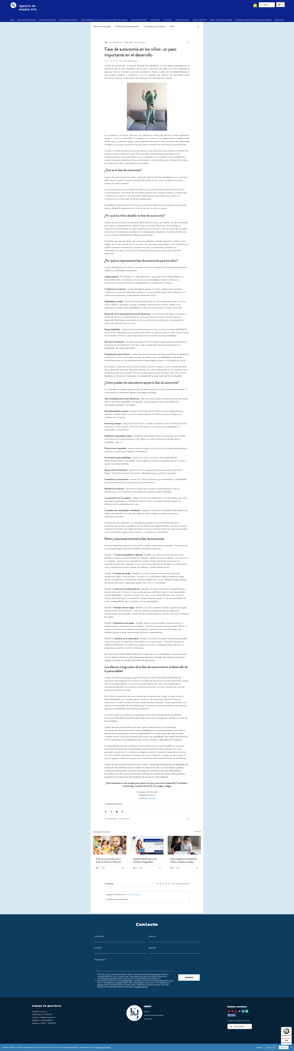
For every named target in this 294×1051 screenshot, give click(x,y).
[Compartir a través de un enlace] (122, 811)
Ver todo (198, 831)
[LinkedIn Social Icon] (243, 1011)
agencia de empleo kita (27, 7)
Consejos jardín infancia (154, 26)
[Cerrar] (291, 1047)
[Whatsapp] (246, 1011)
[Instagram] (236, 1011)
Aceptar (284, 1047)
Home (147, 1011)
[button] (255, 4)
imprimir (148, 1019)
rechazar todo (271, 1047)
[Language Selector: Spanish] (280, 4)
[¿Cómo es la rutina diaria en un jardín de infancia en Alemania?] (109, 845)
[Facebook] (239, 1011)
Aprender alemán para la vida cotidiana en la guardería (145, 860)
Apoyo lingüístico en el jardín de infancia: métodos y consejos (183, 860)
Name (152, 936)
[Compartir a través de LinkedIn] (117, 811)
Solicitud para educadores (127, 26)
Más (172, 26)
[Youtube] (232, 1011)
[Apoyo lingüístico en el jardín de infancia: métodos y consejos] (184, 845)
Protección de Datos (103, 1047)
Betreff (152, 948)
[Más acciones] (188, 42)
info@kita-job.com (47, 1017)
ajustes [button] (259, 1047)
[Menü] (290, 1028)
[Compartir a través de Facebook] (106, 811)
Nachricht (99, 960)
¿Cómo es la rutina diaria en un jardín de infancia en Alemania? (108, 860)
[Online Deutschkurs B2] (147, 845)
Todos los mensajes (102, 26)
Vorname (99, 936)
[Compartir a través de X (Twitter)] (111, 811)
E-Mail (97, 948)
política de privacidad (153, 1015)
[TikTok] (229, 1011)
